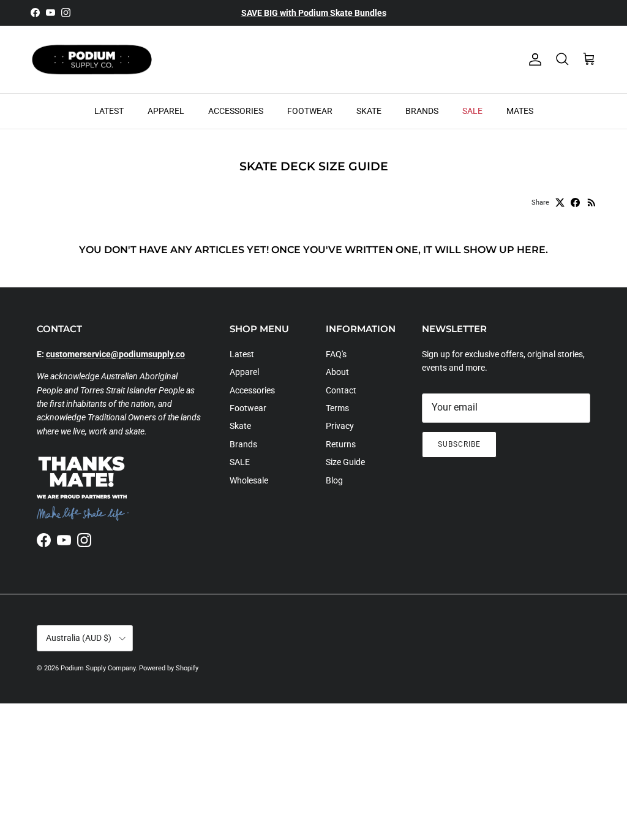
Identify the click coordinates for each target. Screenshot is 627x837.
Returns (341, 444)
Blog (334, 480)
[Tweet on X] (560, 202)
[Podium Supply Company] (92, 59)
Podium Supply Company (98, 668)
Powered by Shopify (168, 668)
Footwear (248, 408)
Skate (240, 426)
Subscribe (459, 444)
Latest (242, 354)
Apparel (244, 372)
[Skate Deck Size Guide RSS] (591, 202)
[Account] (533, 59)
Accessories (252, 390)
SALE (472, 111)
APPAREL (166, 111)
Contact (341, 390)
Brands (243, 444)
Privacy (340, 426)
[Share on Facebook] (575, 202)
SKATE (368, 111)
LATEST (109, 111)
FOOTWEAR (309, 111)
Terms (337, 408)
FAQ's (336, 354)
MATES (519, 111)
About (337, 372)
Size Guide (345, 462)
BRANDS (421, 111)
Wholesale (249, 480)
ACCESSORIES (235, 111)
